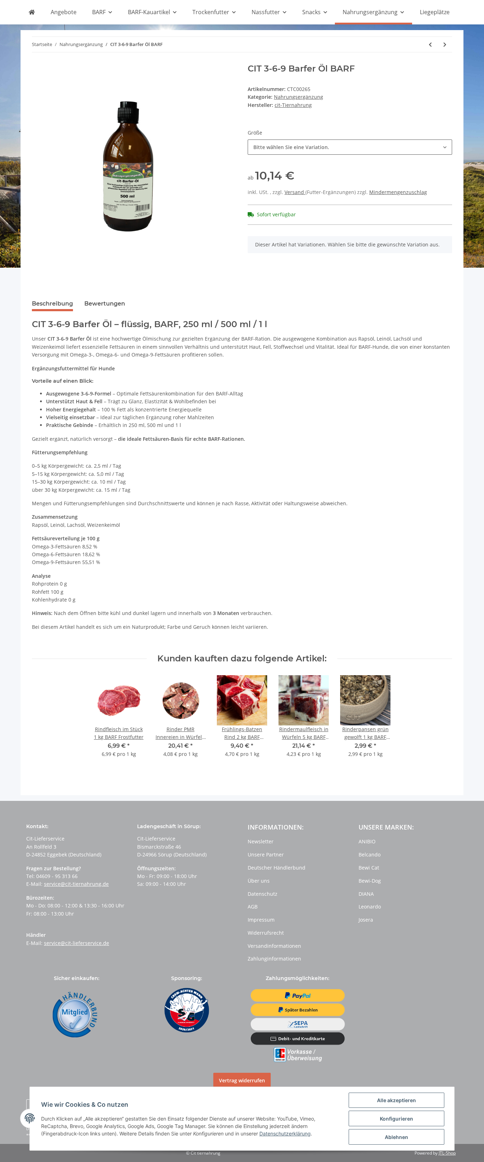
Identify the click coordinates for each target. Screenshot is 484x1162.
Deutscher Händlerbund (276, 867)
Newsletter (261, 841)
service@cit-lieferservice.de (76, 943)
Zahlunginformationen (274, 958)
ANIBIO (367, 841)
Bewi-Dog (370, 880)
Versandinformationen (274, 945)
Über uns (259, 880)
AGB (253, 906)
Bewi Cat (369, 867)
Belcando (370, 854)
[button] (350, 147)
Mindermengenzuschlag (398, 192)
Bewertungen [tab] (104, 303)
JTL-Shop (447, 1153)
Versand (295, 192)
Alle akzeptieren (396, 1100)
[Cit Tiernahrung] (32, 12)
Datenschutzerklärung (285, 1133)
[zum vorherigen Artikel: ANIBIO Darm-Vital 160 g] (430, 44)
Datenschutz (262, 893)
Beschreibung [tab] (52, 303)
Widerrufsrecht (266, 932)
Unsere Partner (266, 854)
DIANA (366, 893)
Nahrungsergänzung (298, 96)
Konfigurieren (396, 1119)
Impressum (261, 919)
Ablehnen (396, 1137)
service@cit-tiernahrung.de (76, 884)
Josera (366, 919)
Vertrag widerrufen (242, 1080)
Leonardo (370, 906)
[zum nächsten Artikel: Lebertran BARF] (445, 44)
